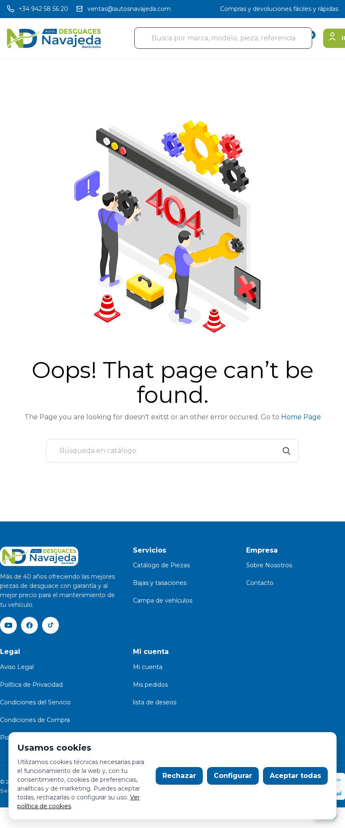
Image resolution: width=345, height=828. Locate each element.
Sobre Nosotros (269, 565)
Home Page (301, 417)
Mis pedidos (150, 684)
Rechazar (179, 776)
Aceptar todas (295, 776)
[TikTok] (50, 625)
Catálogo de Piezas (161, 565)
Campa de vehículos (162, 600)
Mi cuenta (147, 667)
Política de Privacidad (31, 684)
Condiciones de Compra (35, 720)
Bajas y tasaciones (159, 583)
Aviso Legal (17, 667)
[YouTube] (8, 625)
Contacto (259, 583)
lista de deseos (154, 702)
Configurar (233, 776)
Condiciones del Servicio (35, 702)
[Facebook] (29, 625)
